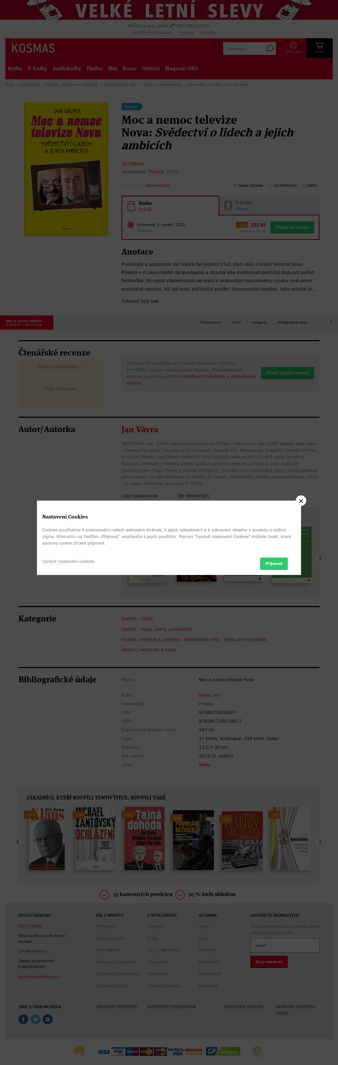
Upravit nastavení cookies (68, 561)
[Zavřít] (301, 500)
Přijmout (274, 563)
